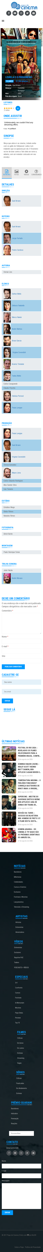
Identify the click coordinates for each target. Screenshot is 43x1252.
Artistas (18, 922)
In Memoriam (19, 1003)
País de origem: (11, 96)
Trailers (16, 962)
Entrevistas (19, 927)
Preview (18, 1018)
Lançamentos (19, 902)
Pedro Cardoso (17, 250)
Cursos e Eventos (20, 887)
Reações (14, 1123)
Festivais (18, 998)
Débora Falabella (18, 305)
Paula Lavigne (17, 408)
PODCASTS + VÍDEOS (21, 967)
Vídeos (26, 175)
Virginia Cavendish (19, 352)
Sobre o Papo (19, 1247)
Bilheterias (17, 877)
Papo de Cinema (13, 1235)
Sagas (19, 1063)
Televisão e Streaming (21, 907)
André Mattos (17, 329)
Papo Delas (19, 1013)
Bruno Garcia (16, 341)
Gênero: (8, 88)
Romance (21, 91)
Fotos (16, 175)
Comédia (21, 88)
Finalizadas (20, 1083)
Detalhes (6, 175)
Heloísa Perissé (18, 396)
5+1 (16, 983)
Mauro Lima (16, 473)
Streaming (20, 1058)
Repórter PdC (18, 957)
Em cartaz (20, 1048)
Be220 (34, 1235)
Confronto (18, 988)
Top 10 (17, 1023)
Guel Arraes (17, 85)
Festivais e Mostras (21, 897)
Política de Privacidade (33, 1247)
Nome (5, 636)
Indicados (14, 1113)
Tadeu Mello (16, 376)
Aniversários (20, 932)
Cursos (17, 993)
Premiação (15, 1118)
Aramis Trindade (18, 364)
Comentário (7, 610)
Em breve (20, 1043)
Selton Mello (16, 294)
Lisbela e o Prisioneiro (18, 77)
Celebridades (18, 882)
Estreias (20, 1053)
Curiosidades (36, 175)
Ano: (7, 93)
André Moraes (17, 578)
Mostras (18, 1008)
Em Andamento (21, 1088)
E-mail (5, 646)
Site (3, 656)
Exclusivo (17, 892)
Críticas (20, 1038)
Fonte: (6, 128)
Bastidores (18, 872)
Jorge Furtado (17, 238)
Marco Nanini (17, 317)
